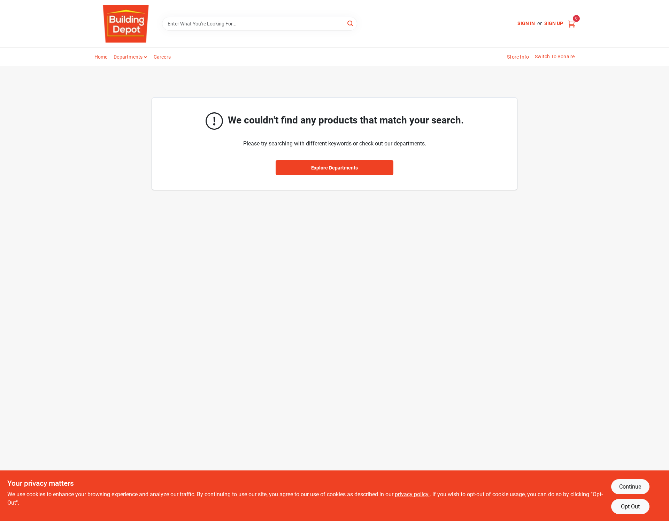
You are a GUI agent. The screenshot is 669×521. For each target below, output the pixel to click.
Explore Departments (334, 168)
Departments (128, 57)
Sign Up (553, 23)
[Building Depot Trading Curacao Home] (125, 24)
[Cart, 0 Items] (571, 23)
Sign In (526, 23)
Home (101, 57)
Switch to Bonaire (555, 56)
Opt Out (630, 506)
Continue (630, 486)
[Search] (351, 23)
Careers (162, 57)
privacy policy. (412, 494)
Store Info (518, 57)
